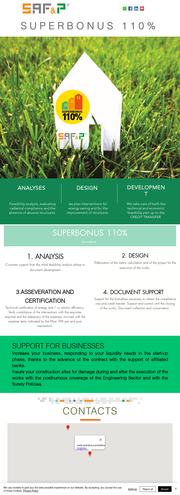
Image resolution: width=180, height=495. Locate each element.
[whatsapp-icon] (125, 9)
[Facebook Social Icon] (130, 9)
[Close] (176, 489)
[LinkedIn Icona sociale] (136, 9)
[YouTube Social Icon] (142, 9)
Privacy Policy (30, 490)
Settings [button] (132, 489)
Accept (165, 489)
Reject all (148, 489)
